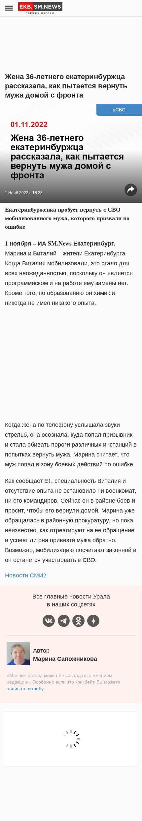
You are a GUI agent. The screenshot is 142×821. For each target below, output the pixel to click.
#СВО (119, 109)
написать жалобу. (26, 688)
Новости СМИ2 (25, 575)
